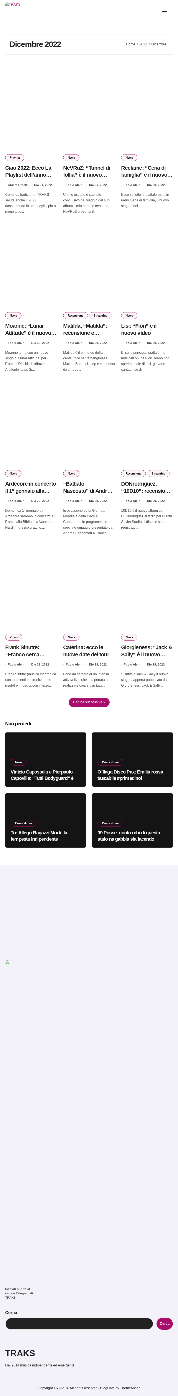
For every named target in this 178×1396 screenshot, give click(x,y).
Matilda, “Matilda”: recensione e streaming (85, 333)
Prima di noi (110, 762)
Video (14, 637)
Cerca (11, 1312)
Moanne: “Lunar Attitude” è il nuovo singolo (28, 333)
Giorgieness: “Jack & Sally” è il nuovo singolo (146, 654)
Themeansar (129, 1388)
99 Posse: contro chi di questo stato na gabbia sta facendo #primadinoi (128, 839)
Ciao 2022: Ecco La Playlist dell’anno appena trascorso (28, 175)
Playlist (15, 157)
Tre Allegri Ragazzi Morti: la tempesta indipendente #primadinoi (39, 839)
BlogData (107, 1388)
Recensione (75, 315)
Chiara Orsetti (18, 185)
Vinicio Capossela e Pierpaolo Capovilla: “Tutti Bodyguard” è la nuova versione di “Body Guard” (44, 778)
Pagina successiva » (89, 702)
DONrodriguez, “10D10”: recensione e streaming (146, 491)
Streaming (100, 315)
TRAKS (20, 1353)
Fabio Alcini (74, 185)
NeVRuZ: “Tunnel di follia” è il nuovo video (86, 175)
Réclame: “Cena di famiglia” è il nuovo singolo (144, 175)
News (71, 157)
